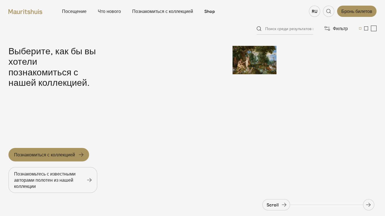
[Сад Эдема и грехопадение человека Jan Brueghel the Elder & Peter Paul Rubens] (255, 60)
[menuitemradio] (360, 28)
